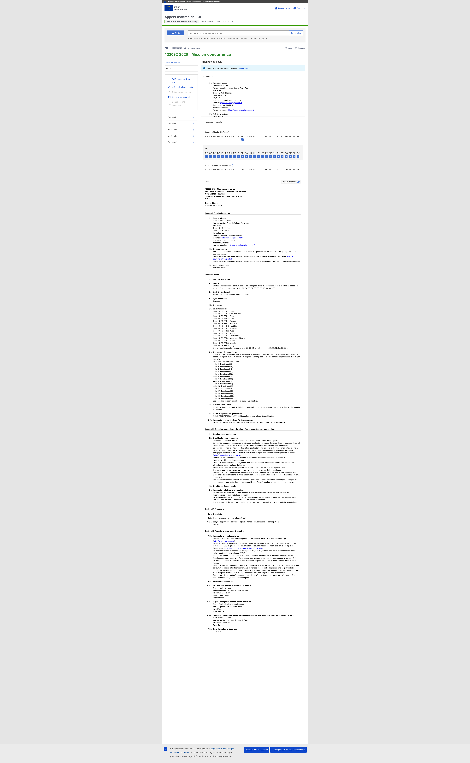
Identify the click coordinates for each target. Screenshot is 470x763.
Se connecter (284, 8)
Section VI (172, 142)
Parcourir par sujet (258, 38)
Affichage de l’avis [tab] (173, 62)
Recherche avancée (218, 38)
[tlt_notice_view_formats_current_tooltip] (298, 182)
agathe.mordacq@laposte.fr (231, 103)
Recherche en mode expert (237, 38)
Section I (172, 117)
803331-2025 (244, 68)
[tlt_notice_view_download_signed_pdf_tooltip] (242, 139)
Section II (172, 123)
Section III (172, 130)
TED (166, 48)
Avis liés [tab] (169, 68)
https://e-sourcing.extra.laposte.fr (241, 110)
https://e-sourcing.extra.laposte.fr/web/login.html (243, 548)
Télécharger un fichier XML (181, 80)
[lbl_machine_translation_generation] (233, 165)
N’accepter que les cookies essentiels (288, 750)
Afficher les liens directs (182, 87)
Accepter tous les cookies (257, 750)
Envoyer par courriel (181, 97)
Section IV (172, 136)
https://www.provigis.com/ (224, 541)
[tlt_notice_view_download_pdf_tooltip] (206, 156)
